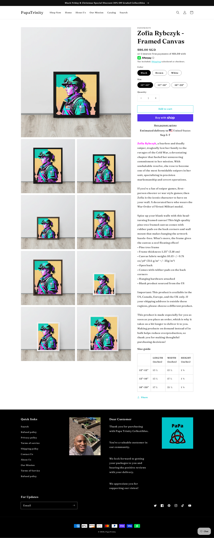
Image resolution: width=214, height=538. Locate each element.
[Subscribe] (73, 505)
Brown (159, 72)
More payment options (165, 125)
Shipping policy (30, 448)
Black (144, 72)
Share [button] (144, 397)
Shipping (156, 61)
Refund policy (29, 432)
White (174, 72)
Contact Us (27, 454)
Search (25, 426)
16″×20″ (179, 85)
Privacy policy (29, 437)
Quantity (141, 92)
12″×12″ (145, 85)
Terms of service (30, 443)
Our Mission (28, 465)
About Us (26, 459)
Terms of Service (30, 470)
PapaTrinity (110, 532)
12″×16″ (162, 85)
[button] (177, 12)
